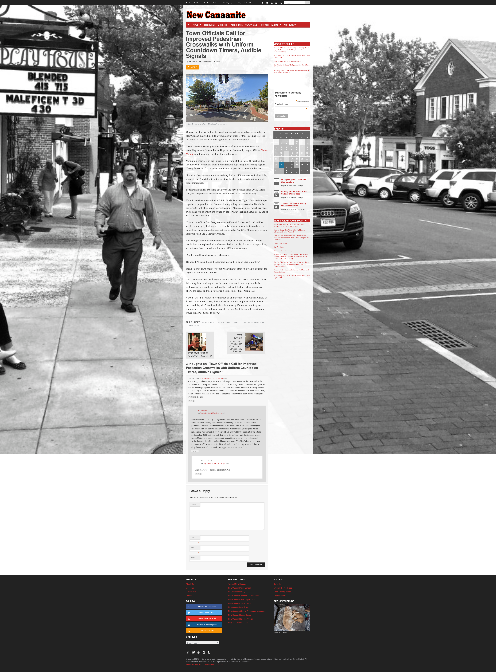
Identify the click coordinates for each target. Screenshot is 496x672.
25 (286, 164)
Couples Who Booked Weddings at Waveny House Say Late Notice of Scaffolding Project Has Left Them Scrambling (291, 49)
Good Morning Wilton (282, 591)
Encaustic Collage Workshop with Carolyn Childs (293, 204)
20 (297, 158)
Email (195, 548)
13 (297, 152)
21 (302, 158)
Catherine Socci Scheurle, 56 (284, 251)
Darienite (277, 583)
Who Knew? (290, 24)
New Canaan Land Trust (238, 607)
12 (292, 152)
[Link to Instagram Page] (276, 2)
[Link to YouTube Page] (272, 2)
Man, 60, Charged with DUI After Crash (287, 61)
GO (307, 2)
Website (193, 557)
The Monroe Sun (281, 595)
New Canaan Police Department (241, 599)
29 (307, 164)
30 (297, 141)
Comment (193, 504)
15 (307, 152)
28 (286, 141)
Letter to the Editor (280, 243)
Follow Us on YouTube (207, 618)
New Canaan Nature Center (239, 614)
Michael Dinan (195, 61)
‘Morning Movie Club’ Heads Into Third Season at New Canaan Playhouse (291, 71)
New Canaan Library (236, 591)
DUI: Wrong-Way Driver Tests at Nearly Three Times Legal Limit (292, 56)
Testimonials (247, 3)
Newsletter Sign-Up (226, 3)
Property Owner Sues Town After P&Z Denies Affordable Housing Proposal (289, 231)
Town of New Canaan (237, 583)
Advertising (237, 3)
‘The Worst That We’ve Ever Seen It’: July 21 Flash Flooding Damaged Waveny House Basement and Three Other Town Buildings (291, 256)
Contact (215, 3)
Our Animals (251, 24)
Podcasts (264, 24)
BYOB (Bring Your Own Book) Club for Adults (294, 180)
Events (275, 24)
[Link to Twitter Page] (267, 2)
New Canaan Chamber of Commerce (243, 595)
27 (281, 141)
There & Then (236, 24)
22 (307, 158)
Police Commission (254, 322)
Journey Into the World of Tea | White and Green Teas (294, 192)
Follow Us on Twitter (207, 612)
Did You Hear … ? (280, 247)
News (196, 24)
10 (281, 152)
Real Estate (209, 24)
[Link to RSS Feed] (280, 2)
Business (222, 24)
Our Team (197, 3)
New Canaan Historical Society (240, 618)
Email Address (291, 104)
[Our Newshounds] (292, 617)
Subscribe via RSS (207, 630)
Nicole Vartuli (234, 322)
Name (195, 537)
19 (292, 158)
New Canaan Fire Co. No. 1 (239, 603)
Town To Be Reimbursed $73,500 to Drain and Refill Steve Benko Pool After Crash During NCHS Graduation (291, 237)
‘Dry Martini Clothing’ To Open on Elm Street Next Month (291, 66)
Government (209, 322)
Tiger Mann (193, 325)
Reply (191, 401)
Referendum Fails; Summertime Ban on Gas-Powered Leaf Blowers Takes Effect (289, 225)
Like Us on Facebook (207, 606)
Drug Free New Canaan (238, 622)
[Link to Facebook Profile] (263, 2)
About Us (189, 3)
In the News (206, 3)
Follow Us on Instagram (207, 624)
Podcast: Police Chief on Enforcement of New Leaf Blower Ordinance (291, 271)
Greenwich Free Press (283, 587)
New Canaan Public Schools (239, 587)
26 (292, 164)
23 (276, 164)
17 (281, 158)
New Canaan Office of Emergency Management (248, 611)
